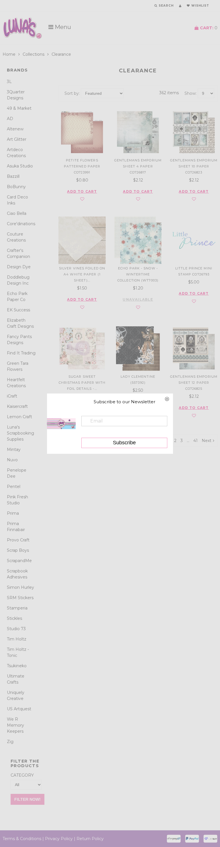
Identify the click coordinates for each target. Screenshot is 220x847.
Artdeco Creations (16, 152)
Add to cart (82, 192)
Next (206, 440)
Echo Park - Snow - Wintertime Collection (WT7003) (137, 274)
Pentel (13, 486)
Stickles (14, 618)
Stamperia (17, 608)
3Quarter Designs (16, 95)
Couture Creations (16, 237)
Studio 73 (16, 628)
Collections (33, 54)
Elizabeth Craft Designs (20, 323)
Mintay (14, 449)
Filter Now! (27, 799)
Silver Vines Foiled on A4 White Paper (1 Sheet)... (82, 274)
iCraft (12, 396)
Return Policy (90, 838)
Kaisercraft (17, 406)
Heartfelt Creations (16, 382)
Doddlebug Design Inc (18, 280)
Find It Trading (21, 353)
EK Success (18, 309)
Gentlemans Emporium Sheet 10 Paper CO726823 (193, 166)
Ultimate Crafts (15, 679)
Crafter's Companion (18, 253)
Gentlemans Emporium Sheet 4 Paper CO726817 (138, 166)
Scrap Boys (18, 550)
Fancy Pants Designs (19, 339)
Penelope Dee (16, 473)
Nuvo (12, 459)
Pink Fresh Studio (17, 500)
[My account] (180, 6)
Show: (190, 93)
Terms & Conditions (22, 838)
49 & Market (19, 108)
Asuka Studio (20, 166)
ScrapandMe (19, 560)
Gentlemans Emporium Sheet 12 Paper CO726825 (193, 383)
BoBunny (16, 186)
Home (9, 54)
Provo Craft (18, 540)
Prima (13, 513)
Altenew (15, 129)
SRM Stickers (20, 597)
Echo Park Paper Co (17, 296)
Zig (10, 741)
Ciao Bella (16, 213)
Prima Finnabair (16, 526)
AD (10, 118)
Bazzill (13, 176)
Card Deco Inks (17, 200)
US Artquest (19, 708)
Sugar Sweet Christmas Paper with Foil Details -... (82, 383)
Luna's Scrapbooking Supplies (20, 433)
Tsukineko (17, 665)
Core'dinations (21, 223)
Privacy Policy (59, 838)
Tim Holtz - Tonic (18, 652)
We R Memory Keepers (15, 725)
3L (9, 81)
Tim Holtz (16, 639)
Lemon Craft (19, 416)
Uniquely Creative (15, 695)
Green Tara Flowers (17, 366)
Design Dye (19, 266)
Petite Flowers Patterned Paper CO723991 (82, 166)
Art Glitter (16, 139)
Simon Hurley (20, 587)
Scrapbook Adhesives (17, 574)
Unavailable (138, 300)
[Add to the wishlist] (82, 199)
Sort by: (72, 93)
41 (195, 440)
